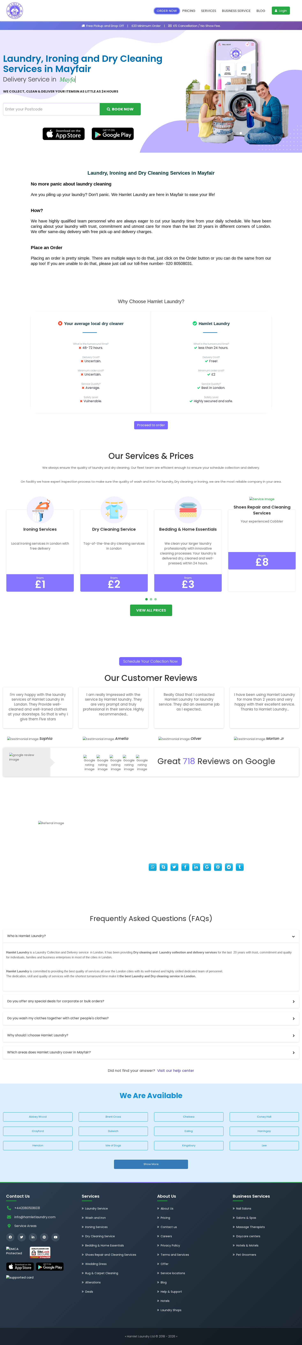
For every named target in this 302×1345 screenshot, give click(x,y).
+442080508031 (27, 1208)
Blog (260, 11)
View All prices (151, 610)
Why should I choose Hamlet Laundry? (37, 1035)
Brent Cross (113, 1117)
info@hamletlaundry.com (34, 1217)
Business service (236, 11)
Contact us (169, 1227)
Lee (264, 1145)
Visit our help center (175, 1070)
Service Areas (25, 1226)
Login (282, 10)
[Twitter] (21, 1237)
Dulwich (113, 1131)
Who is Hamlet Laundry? (26, 936)
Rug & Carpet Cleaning (101, 1273)
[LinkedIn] (33, 1237)
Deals (89, 1292)
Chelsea (188, 1117)
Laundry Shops (171, 1310)
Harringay (264, 1131)
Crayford (38, 1131)
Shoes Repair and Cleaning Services (110, 1255)
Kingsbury (188, 1145)
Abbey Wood (38, 1117)
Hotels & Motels (247, 1246)
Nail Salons (243, 1209)
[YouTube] (55, 1237)
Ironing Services (96, 1227)
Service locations (173, 1273)
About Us (167, 1209)
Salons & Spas (246, 1218)
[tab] (151, 936)
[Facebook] (10, 1237)
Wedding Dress (96, 1264)
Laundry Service (96, 1209)
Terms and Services (175, 1255)
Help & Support (171, 1292)
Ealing (189, 1131)
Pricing (188, 11)
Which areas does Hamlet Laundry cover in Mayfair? (49, 1052)
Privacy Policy (170, 1246)
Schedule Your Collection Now (150, 661)
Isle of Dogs (113, 1145)
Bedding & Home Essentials (104, 1246)
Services (208, 11)
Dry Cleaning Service (100, 1236)
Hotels (165, 1301)
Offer (164, 1264)
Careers (166, 1236)
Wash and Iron (95, 1218)
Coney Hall (264, 1117)
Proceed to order (151, 425)
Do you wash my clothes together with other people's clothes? (58, 1018)
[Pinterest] (44, 1237)
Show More (151, 1164)
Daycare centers (248, 1236)
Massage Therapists (250, 1227)
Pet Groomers (246, 1255)
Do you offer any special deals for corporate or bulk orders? (55, 1001)
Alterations (93, 1283)
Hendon (37, 1145)
